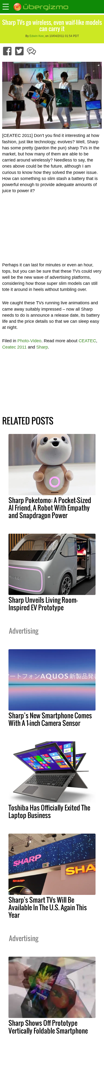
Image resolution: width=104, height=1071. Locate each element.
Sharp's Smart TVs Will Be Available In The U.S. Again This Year (47, 907)
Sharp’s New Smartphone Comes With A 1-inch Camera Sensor (50, 719)
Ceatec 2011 (14, 347)
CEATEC (87, 340)
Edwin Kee (37, 36)
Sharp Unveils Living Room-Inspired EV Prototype (43, 603)
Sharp (42, 347)
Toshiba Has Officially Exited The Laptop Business (49, 811)
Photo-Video (29, 340)
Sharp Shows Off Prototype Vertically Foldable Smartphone (48, 1026)
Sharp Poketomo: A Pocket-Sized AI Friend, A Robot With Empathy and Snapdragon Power (49, 507)
